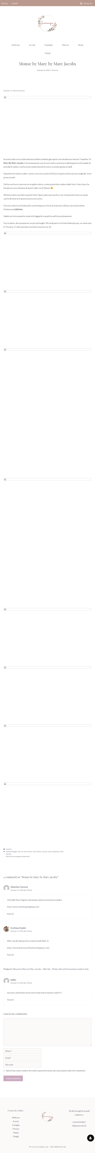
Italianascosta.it (79, 1125)
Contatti (14, 3)
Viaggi (48, 53)
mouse (44, 851)
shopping (55, 851)
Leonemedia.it (79, 1122)
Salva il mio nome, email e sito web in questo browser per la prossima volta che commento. (46, 1070)
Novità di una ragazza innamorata (18, 856)
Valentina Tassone (19, 887)
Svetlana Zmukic (18, 928)
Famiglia (48, 45)
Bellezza (16, 45)
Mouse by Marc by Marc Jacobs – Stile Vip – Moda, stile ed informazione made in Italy (51, 969)
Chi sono (4, 3)
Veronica (55, 70)
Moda (80, 45)
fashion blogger (11, 851)
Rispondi (10, 914)
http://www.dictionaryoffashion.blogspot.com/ (28, 947)
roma (49, 851)
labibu (13, 979)
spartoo (9, 849)
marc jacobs (37, 851)
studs (61, 851)
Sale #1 (8, 854)
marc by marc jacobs (25, 851)
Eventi (32, 45)
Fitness (65, 45)
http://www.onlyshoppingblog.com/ (23, 906)
